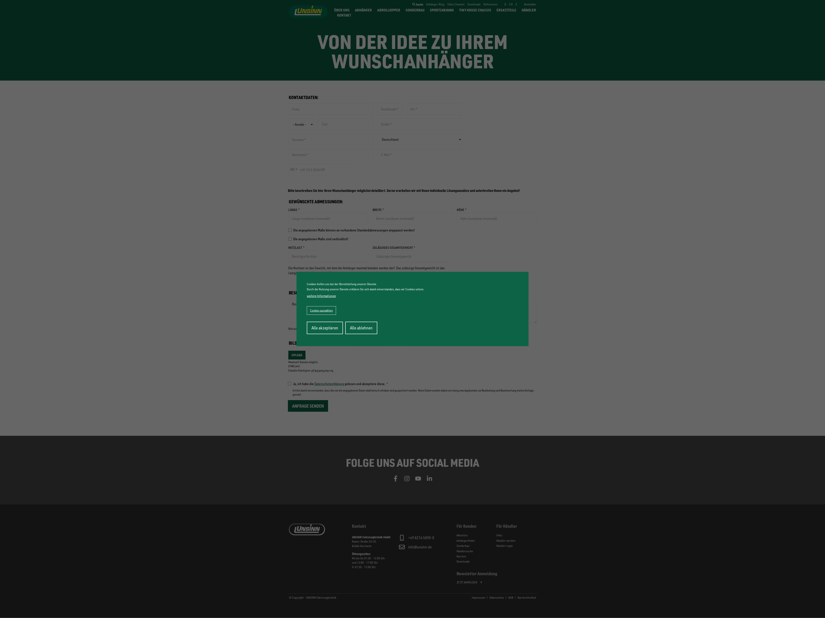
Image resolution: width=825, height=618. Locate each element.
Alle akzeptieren (325, 327)
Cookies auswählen (321, 310)
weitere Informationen (321, 296)
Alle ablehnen (361, 327)
